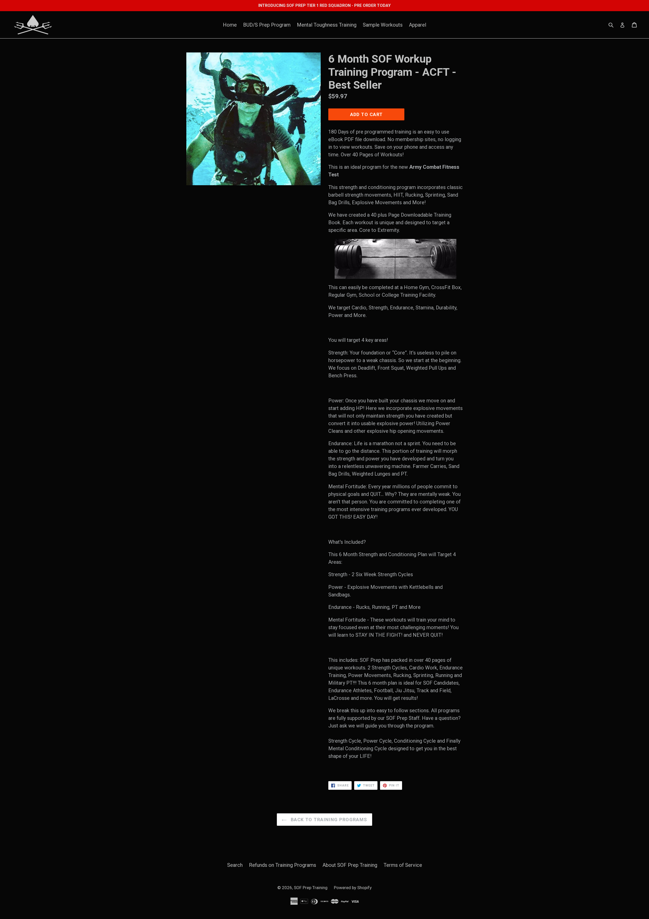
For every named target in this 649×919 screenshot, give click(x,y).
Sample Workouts (383, 25)
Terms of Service (403, 865)
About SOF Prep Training (349, 865)
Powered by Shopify (353, 887)
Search (235, 865)
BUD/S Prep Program (267, 25)
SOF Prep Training (311, 887)
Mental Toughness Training (326, 25)
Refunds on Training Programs (282, 865)
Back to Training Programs (328, 819)
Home (230, 25)
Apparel (417, 25)
